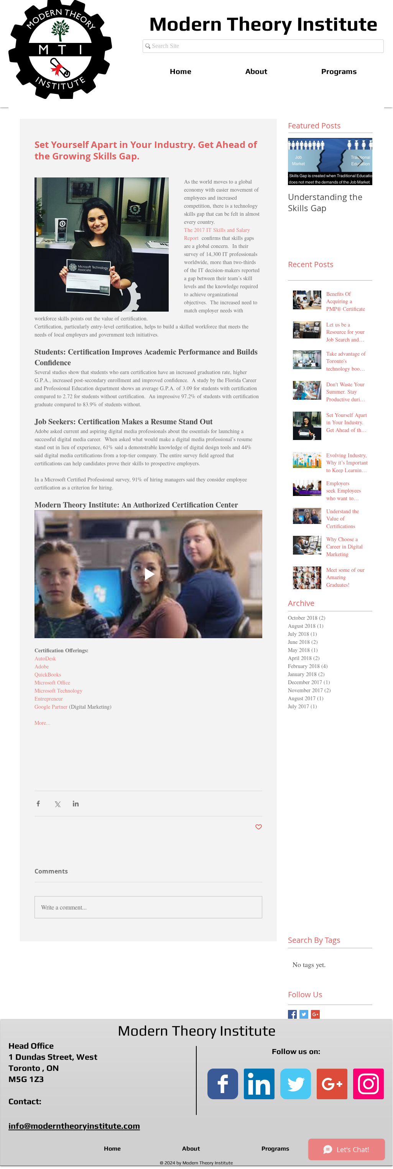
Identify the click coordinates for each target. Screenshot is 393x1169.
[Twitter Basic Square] (303, 1014)
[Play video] (148, 574)
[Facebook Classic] (222, 1084)
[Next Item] (360, 161)
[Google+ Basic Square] (315, 1014)
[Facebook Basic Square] (292, 1014)
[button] (339, 71)
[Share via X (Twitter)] (57, 803)
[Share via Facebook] (38, 803)
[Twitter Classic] (295, 1084)
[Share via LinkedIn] (75, 803)
